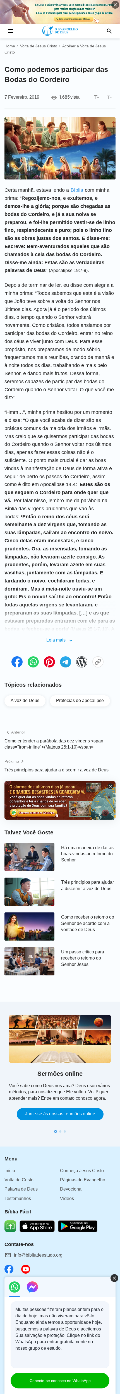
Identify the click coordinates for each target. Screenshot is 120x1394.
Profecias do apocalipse (80, 700)
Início (9, 1170)
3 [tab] (65, 1131)
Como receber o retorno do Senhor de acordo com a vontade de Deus (87, 923)
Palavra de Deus (21, 1189)
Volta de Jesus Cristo (38, 46)
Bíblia (77, 190)
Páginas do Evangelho (82, 1179)
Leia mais (56, 640)
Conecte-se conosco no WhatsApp (60, 1380)
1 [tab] (55, 1131)
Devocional (71, 1189)
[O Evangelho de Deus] (60, 31)
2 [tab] (60, 1131)
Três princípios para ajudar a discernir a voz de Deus (56, 770)
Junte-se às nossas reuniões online (60, 1113)
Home (9, 46)
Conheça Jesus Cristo (82, 1170)
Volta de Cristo (18, 1179)
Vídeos (67, 1198)
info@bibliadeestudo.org (38, 1255)
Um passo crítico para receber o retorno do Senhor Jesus (82, 958)
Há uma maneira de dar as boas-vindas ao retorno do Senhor (87, 854)
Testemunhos (17, 1198)
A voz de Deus (25, 700)
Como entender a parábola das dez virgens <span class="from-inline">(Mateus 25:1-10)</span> (53, 744)
